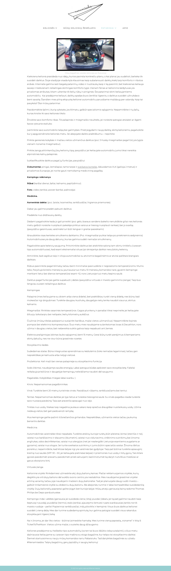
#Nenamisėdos (94, 568)
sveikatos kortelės (87, 167)
